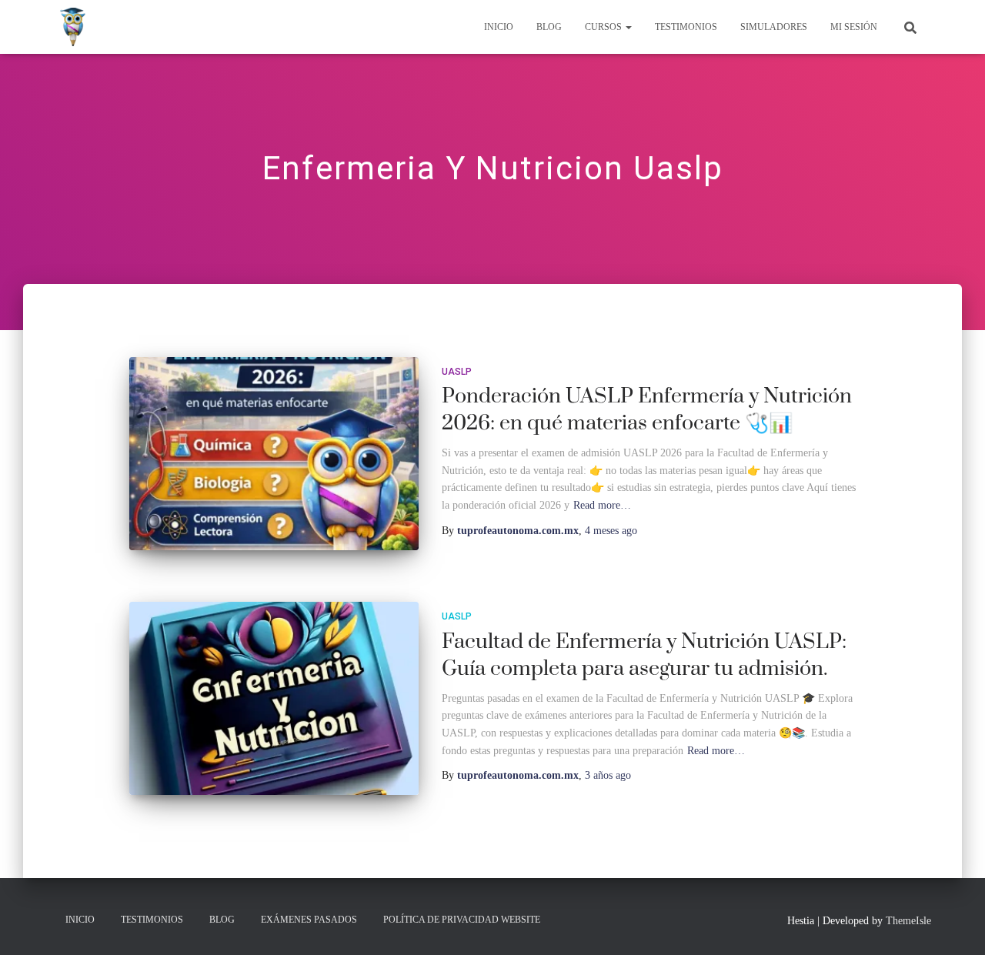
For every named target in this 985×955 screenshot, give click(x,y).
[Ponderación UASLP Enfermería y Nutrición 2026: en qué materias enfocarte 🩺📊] (274, 453)
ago (611, 530)
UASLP (457, 371)
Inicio (498, 27)
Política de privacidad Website (461, 919)
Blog (549, 27)
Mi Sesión (853, 27)
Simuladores (773, 27)
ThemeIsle (908, 921)
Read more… (602, 505)
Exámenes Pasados (309, 919)
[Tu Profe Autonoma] (73, 27)
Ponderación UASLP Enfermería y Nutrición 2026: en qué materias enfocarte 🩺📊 (647, 409)
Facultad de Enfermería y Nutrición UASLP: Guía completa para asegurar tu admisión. (644, 655)
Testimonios (686, 27)
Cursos (604, 27)
